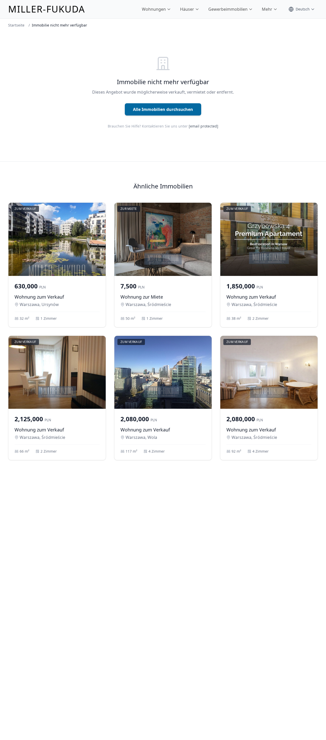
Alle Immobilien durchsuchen (163, 109)
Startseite (16, 25)
